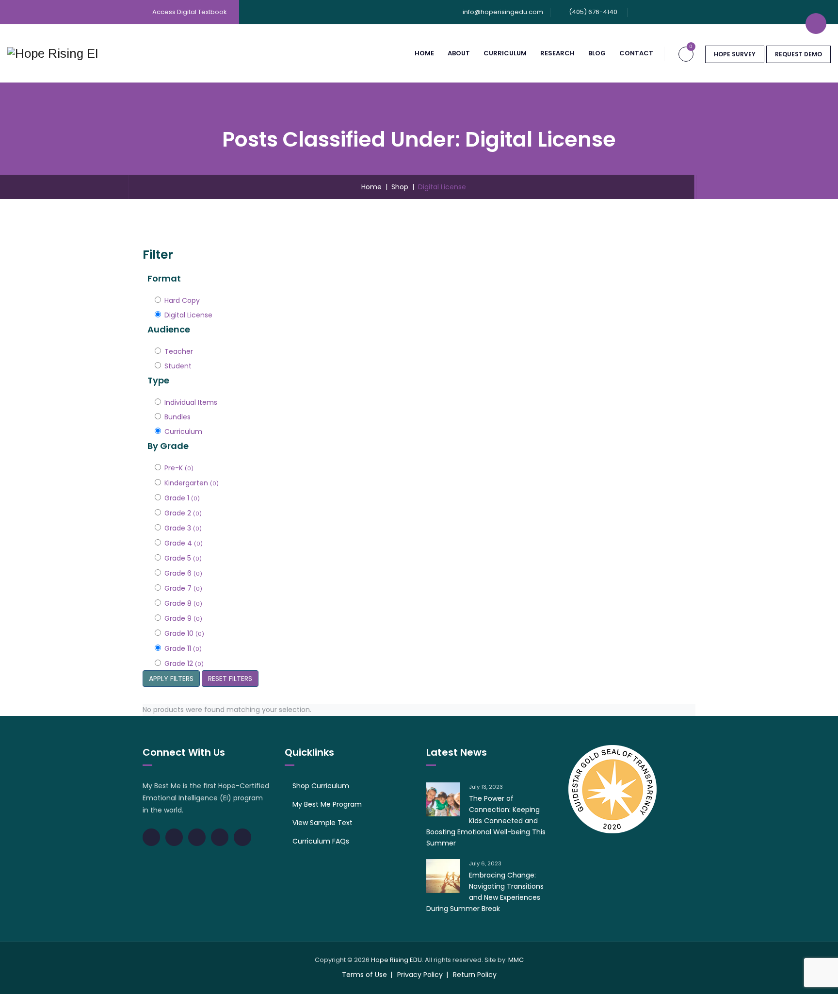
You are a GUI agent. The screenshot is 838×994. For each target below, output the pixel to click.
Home (424, 53)
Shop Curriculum (320, 786)
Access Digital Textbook (189, 12)
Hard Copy (182, 300)
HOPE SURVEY (735, 54)
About (459, 53)
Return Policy (475, 974)
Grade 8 (183, 603)
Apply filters (171, 678)
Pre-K (178, 468)
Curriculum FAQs (320, 841)
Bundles (177, 417)
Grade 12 (184, 663)
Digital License (188, 315)
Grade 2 (183, 513)
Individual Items (190, 402)
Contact (636, 53)
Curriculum (505, 53)
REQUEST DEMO (798, 54)
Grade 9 (183, 618)
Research (557, 53)
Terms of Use (364, 974)
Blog (597, 53)
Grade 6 (183, 573)
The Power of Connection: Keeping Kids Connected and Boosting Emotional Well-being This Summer (486, 821)
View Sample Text (322, 823)
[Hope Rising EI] (52, 53)
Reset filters (230, 678)
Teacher (178, 351)
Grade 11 (183, 648)
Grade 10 (184, 633)
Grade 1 (182, 498)
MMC (516, 959)
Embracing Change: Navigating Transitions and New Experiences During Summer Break (485, 891)
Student (178, 366)
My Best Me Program (327, 804)
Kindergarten (191, 483)
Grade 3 (183, 528)
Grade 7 (183, 588)
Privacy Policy (420, 974)
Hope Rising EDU (396, 959)
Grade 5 (183, 558)
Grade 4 (183, 543)
